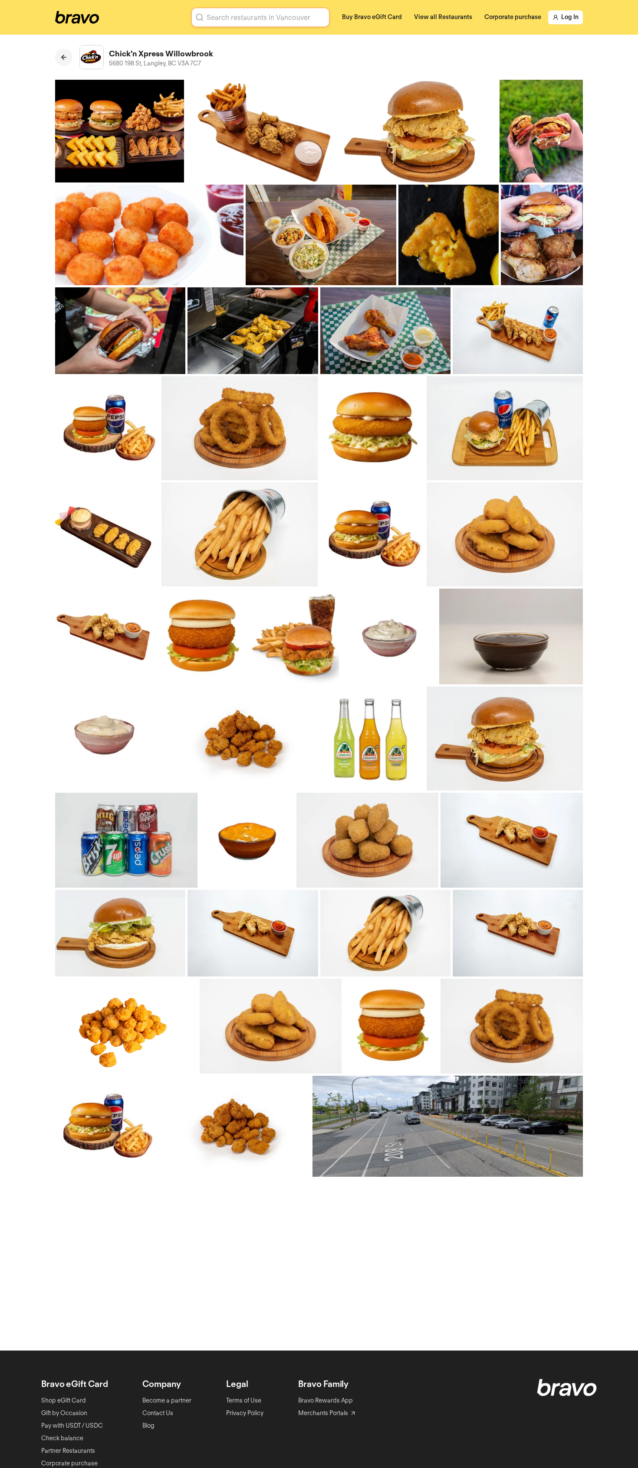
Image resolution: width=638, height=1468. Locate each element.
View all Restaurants (443, 16)
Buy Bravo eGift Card (372, 16)
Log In (570, 16)
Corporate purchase (512, 16)
